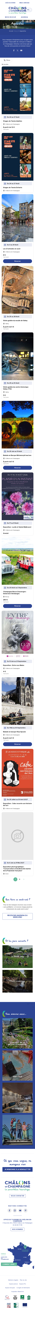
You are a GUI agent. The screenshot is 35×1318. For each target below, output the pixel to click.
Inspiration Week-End (17, 1291)
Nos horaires (17, 1229)
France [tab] (3, 1253)
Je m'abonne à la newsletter (17, 1169)
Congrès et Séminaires (23, 1288)
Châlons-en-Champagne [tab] (5, 1258)
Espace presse (13, 1284)
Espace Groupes (10, 1288)
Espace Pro (22, 1284)
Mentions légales (13, 1280)
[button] (18, 9)
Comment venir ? (8, 1264)
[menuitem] (10, 3)
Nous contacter (17, 1196)
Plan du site (23, 1280)
